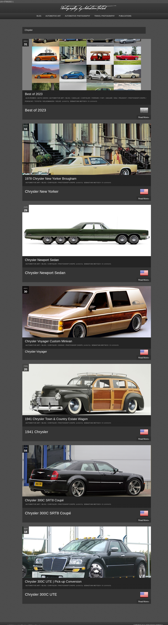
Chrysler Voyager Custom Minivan (48, 341)
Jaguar (109, 98)
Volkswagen (48, 101)
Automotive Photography (77, 16)
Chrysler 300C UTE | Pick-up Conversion (53, 581)
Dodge (61, 345)
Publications (125, 16)
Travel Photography (104, 16)
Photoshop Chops (136, 98)
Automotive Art (53, 16)
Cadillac (76, 98)
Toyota (38, 101)
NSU (115, 98)
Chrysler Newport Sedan (42, 260)
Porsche (29, 101)
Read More (143, 117)
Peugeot (123, 98)
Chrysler (85, 98)
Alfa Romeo (31, 98)
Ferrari (95, 98)
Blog (39, 16)
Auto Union (43, 98)
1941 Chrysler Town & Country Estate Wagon (56, 419)
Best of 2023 (34, 94)
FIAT (102, 98)
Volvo (58, 101)
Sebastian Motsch (78, 101)
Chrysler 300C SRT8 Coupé (44, 500)
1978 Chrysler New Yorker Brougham (50, 178)
